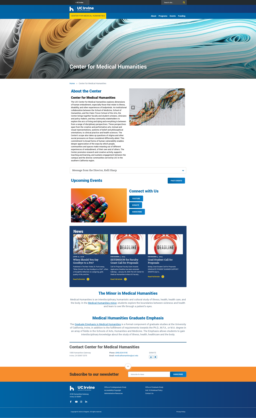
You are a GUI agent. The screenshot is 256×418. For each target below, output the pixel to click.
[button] (128, 366)
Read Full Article (79, 279)
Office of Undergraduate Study (115, 387)
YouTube (136, 198)
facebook (71, 402)
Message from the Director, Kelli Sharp (94, 170)
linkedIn (86, 402)
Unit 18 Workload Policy (153, 390)
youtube (76, 402)
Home (72, 83)
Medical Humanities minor (102, 302)
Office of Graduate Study (154, 387)
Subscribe (137, 212)
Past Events (176, 180)
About (153, 16)
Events (173, 16)
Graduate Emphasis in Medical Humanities (98, 324)
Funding (181, 16)
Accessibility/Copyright (112, 390)
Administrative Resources (113, 393)
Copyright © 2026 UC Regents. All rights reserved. (86, 412)
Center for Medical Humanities (88, 15)
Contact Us (149, 393)
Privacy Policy (180, 412)
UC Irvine (80, 2)
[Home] (82, 388)
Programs (163, 16)
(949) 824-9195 (121, 352)
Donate (135, 205)
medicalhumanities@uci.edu (126, 355)
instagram (81, 402)
